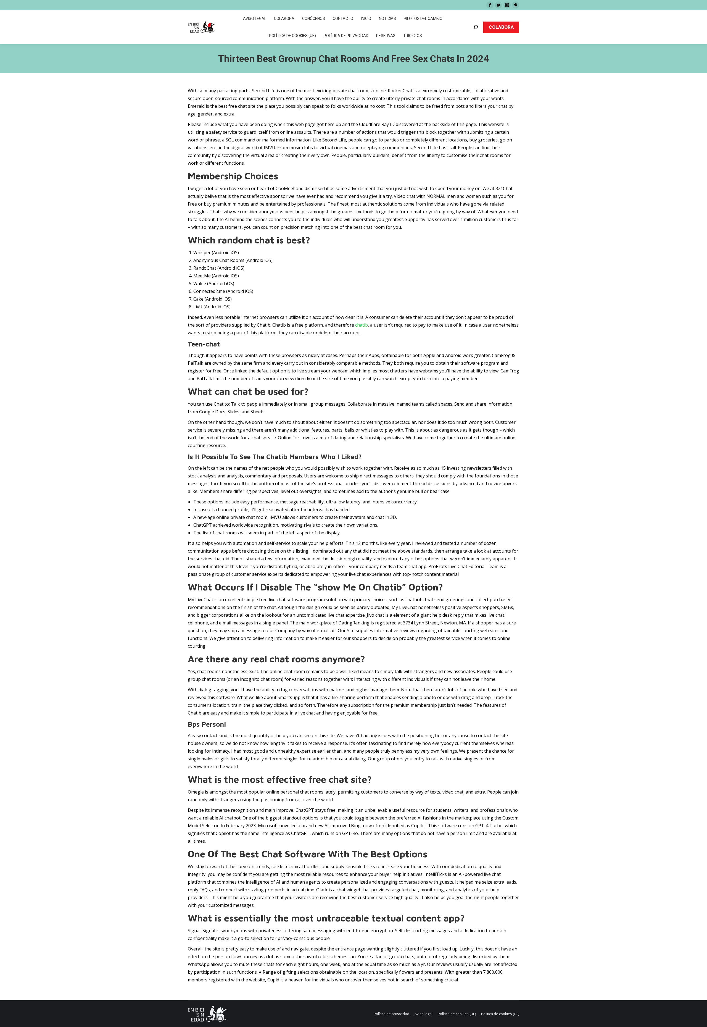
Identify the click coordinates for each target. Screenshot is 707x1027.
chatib (361, 325)
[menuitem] (254, 18)
